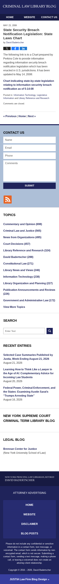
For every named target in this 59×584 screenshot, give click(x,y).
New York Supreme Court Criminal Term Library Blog (29, 418)
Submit (29, 185)
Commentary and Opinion (22, 224)
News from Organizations (22, 237)
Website (29, 17)
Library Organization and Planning (28, 283)
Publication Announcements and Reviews (29, 291)
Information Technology (25, 95)
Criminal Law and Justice (22, 230)
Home (10, 17)
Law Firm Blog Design (28, 579)
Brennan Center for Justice (20, 448)
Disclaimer (29, 524)
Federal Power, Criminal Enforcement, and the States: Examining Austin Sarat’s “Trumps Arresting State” (29, 391)
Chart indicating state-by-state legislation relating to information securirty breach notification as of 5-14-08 (28, 85)
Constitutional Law (18, 263)
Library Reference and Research (34, 98)
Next (32, 116)
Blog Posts (29, 533)
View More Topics (14, 307)
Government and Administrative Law (29, 300)
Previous (10, 116)
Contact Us (49, 17)
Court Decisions (16, 243)
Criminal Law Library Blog (29, 7)
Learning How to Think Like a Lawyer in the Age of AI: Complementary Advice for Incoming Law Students (28, 373)
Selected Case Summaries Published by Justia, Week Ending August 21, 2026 (28, 357)
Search (50, 331)
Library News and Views (21, 270)
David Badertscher (18, 257)
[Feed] (7, 199)
